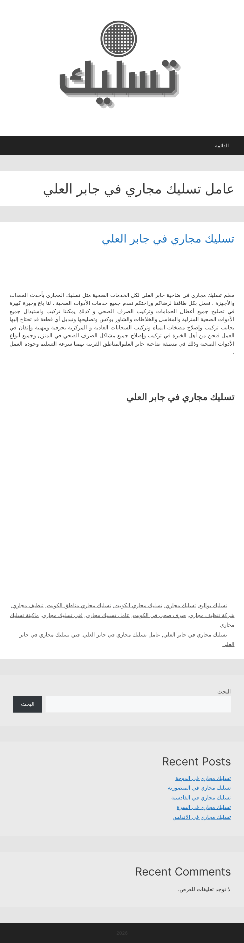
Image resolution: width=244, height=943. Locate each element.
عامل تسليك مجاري (108, 615)
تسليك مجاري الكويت (138, 605)
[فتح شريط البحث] (9, 147)
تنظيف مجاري (28, 605)
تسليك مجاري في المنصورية (199, 788)
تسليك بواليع (213, 605)
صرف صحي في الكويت (159, 615)
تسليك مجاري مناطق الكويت (79, 605)
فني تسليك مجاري (62, 615)
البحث (224, 691)
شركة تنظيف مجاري (211, 615)
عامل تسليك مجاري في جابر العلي (121, 634)
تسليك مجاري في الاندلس (202, 817)
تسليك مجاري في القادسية (201, 797)
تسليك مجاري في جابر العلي (168, 238)
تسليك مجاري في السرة (204, 807)
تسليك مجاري (181, 605)
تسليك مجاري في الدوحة (203, 778)
